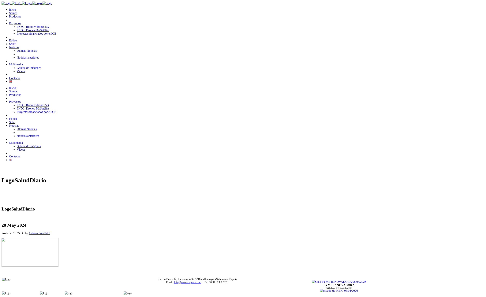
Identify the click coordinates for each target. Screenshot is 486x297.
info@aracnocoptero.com (187, 282)
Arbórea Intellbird (39, 233)
